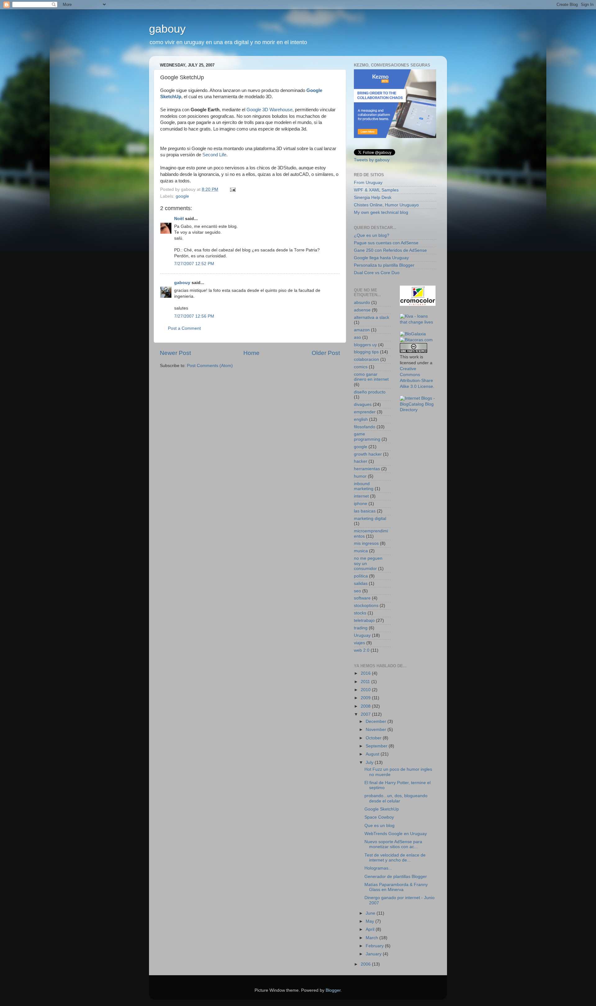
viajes (359, 643)
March (372, 937)
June (371, 913)
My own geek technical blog (381, 212)
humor (360, 476)
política (361, 576)
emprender (365, 412)
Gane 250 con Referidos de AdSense (390, 250)
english (361, 419)
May (370, 921)
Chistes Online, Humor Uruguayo (386, 205)
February (375, 946)
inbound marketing (363, 486)
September (377, 746)
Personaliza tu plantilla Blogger (384, 265)
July (370, 762)
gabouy (167, 28)
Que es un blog (379, 825)
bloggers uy (365, 344)
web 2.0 (361, 650)
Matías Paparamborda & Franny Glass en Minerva (396, 887)
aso (357, 337)
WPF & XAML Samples (376, 190)
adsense (362, 310)
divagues (363, 404)
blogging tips (366, 352)
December (376, 721)
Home (251, 353)
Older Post (326, 353)
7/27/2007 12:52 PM (194, 263)
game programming (367, 436)
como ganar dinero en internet (371, 377)
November (376, 729)
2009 (366, 698)
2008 (366, 706)
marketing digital (370, 518)
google (182, 196)
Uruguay (362, 635)
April (371, 929)
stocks (360, 613)
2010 (366, 689)
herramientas (367, 468)
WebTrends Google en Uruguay (395, 833)
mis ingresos (366, 543)
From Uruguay (368, 182)
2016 (366, 673)
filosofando (364, 427)
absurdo (362, 302)
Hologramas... (378, 868)
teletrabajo (364, 620)
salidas (361, 583)
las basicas (365, 511)
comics (361, 367)
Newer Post (175, 353)
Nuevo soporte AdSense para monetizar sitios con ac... (393, 844)
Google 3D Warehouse (269, 109)
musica (361, 551)
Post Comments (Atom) (210, 365)
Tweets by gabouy (372, 160)
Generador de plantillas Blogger (395, 876)
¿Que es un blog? (371, 235)
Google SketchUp (381, 809)
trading (361, 628)
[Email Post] (232, 189)
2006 (366, 964)
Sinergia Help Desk (372, 197)
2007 (366, 714)
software (362, 598)
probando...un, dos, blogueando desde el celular (395, 798)
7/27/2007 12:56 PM (194, 316)
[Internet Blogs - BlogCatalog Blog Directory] (418, 409)
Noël (179, 218)
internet (361, 496)
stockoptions (366, 605)
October (374, 738)
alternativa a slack (371, 317)
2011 (366, 681)
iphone (360, 503)
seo (357, 591)
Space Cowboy (379, 817)
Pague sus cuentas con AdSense (386, 243)
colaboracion (366, 359)
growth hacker (368, 454)
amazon (362, 330)
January (374, 954)
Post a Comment (184, 328)
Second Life (214, 154)
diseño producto (370, 392)
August (373, 754)
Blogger (333, 990)
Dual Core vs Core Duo (377, 272)
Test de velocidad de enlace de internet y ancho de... (395, 857)
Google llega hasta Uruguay (381, 257)
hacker (360, 461)
